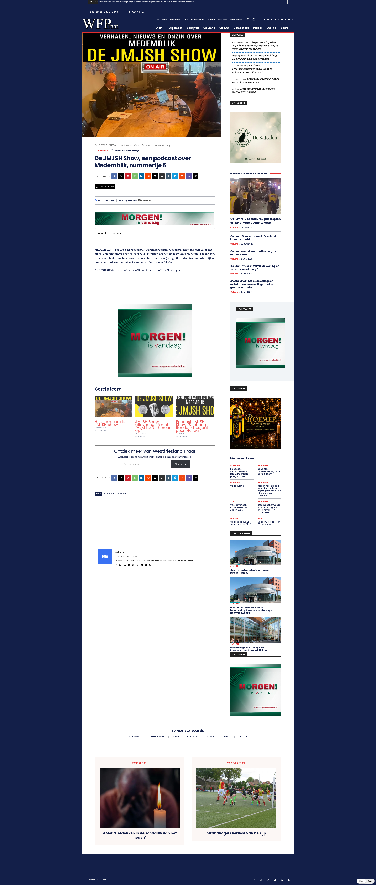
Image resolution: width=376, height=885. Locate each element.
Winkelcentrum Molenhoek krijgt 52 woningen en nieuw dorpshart (254, 57)
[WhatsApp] (135, 176)
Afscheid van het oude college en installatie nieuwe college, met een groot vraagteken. (252, 284)
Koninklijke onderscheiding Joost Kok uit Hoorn (269, 472)
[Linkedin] (271, 19)
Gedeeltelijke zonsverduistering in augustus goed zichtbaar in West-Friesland (252, 69)
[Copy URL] (195, 176)
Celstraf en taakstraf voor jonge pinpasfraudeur (249, 571)
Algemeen (235, 465)
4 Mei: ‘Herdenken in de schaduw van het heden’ (140, 835)
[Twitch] (275, 879)
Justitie (234, 566)
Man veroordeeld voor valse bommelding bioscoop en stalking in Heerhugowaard (251, 610)
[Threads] (292, 19)
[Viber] (189, 176)
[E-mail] (155, 176)
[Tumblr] (168, 176)
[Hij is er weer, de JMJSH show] (113, 406)
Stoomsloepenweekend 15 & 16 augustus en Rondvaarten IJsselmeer (269, 509)
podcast (122, 494)
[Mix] (182, 176)
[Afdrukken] (162, 176)
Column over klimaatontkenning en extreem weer (253, 252)
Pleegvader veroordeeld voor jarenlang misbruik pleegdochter (240, 473)
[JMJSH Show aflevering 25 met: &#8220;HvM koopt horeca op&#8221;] (154, 406)
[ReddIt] (148, 176)
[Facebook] (264, 19)
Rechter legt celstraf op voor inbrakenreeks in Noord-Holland (249, 649)
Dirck (234, 55)
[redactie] (96, 200)
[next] (286, 2)
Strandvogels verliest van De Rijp (236, 833)
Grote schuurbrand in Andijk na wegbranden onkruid (255, 80)
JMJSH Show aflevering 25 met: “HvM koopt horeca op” (153, 426)
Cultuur (234, 518)
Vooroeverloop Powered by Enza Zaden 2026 (123, 1)
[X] (278, 19)
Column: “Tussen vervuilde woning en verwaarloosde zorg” (254, 267)
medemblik (109, 494)
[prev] (281, 2)
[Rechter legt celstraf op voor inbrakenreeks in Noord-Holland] (255, 630)
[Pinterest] (128, 176)
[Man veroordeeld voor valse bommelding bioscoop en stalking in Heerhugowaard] (255, 590)
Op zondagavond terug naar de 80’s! (240, 523)
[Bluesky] (285, 19)
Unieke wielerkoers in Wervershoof (269, 523)
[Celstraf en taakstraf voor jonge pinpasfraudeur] (255, 552)
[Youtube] (282, 19)
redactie (109, 200)
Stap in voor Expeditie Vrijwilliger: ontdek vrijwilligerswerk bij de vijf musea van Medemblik (255, 45)
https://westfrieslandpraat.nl (126, 556)
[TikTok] (268, 879)
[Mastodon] (289, 19)
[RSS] (275, 19)
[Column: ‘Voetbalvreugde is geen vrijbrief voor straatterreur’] (255, 196)
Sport (233, 501)
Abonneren (180, 463)
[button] (253, 19)
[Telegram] (175, 176)
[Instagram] (268, 19)
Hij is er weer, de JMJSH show (110, 423)
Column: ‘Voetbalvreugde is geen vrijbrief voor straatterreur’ (255, 221)
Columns (101, 150)
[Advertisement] (155, 525)
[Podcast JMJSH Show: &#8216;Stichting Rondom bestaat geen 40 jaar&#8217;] (195, 406)
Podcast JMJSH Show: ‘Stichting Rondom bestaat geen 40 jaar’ (192, 426)
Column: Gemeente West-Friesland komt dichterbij (253, 237)
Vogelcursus (237, 485)
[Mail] (129, 564)
